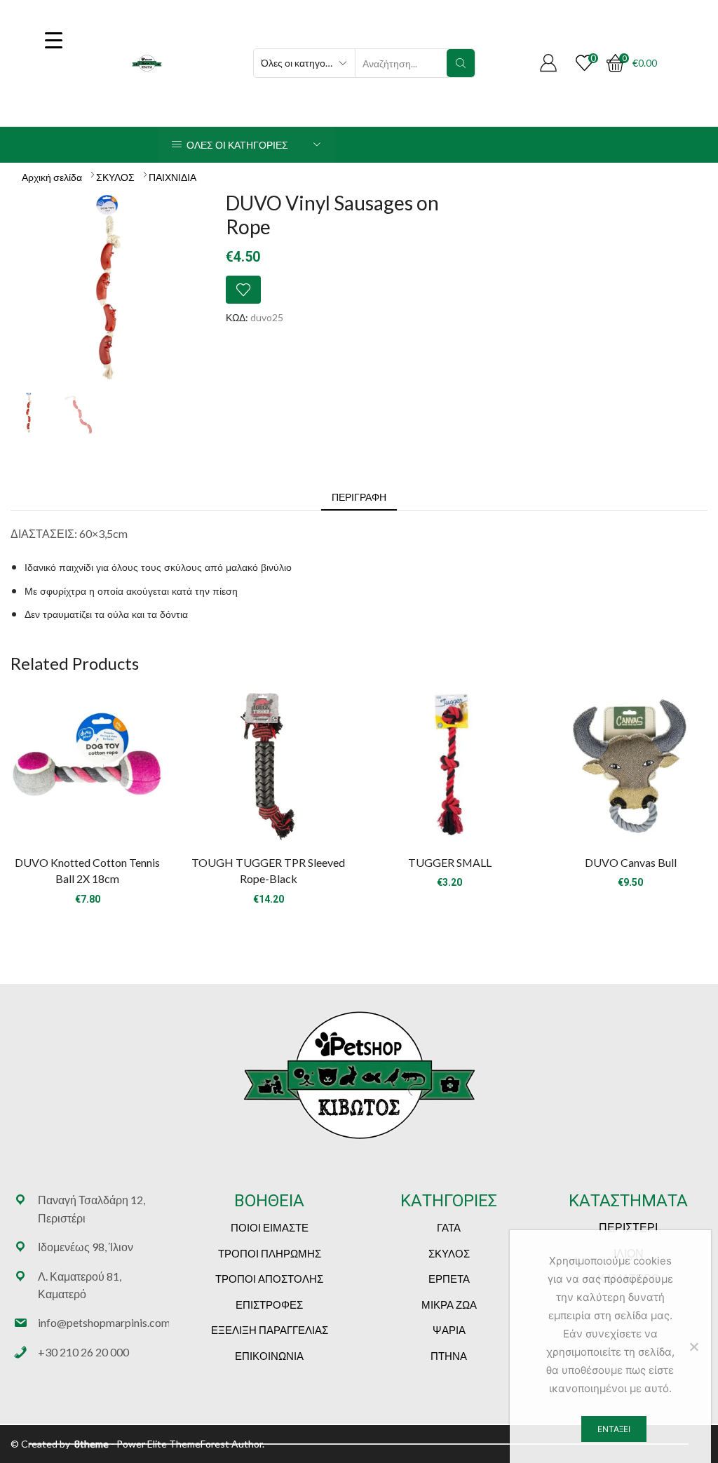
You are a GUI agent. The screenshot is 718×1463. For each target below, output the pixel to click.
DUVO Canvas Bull (631, 862)
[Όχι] (693, 1347)
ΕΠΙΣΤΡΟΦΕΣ (269, 1304)
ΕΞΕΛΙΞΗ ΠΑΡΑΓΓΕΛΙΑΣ (269, 1329)
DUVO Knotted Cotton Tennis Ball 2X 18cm (87, 871)
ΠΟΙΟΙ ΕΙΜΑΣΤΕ (270, 1227)
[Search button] (461, 63)
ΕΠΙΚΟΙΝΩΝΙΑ (269, 1355)
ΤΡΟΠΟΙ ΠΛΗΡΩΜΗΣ (269, 1253)
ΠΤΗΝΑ (449, 1355)
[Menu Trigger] (53, 39)
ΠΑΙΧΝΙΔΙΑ (172, 177)
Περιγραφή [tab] (359, 497)
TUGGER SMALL (450, 862)
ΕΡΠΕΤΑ (449, 1278)
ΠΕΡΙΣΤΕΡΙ (628, 1227)
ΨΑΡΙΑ (449, 1329)
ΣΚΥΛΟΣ (115, 177)
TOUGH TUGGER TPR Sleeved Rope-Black (268, 871)
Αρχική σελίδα (52, 177)
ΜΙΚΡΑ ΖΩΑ (449, 1304)
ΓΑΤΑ (449, 1227)
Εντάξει (613, 1429)
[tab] (359, 497)
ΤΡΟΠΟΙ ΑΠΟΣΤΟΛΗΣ (269, 1278)
